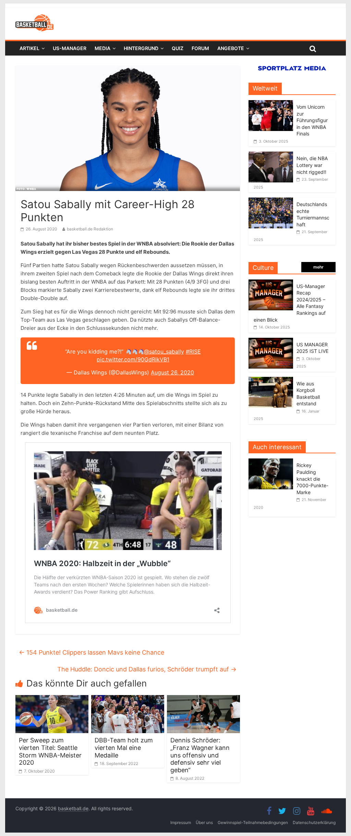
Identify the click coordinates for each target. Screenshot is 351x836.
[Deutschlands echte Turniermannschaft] (271, 201)
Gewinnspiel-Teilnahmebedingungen (253, 822)
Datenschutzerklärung (314, 822)
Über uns (204, 822)
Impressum (180, 822)
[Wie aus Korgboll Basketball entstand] (271, 380)
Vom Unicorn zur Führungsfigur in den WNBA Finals (312, 120)
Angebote (230, 48)
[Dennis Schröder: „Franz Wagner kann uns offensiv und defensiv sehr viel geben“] (203, 699)
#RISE (193, 351)
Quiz (177, 48)
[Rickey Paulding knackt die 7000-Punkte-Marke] (272, 462)
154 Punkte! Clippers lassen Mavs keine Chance (91, 652)
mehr (318, 267)
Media (102, 48)
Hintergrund (141, 48)
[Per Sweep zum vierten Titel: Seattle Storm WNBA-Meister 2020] (51, 699)
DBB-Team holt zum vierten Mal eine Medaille (124, 748)
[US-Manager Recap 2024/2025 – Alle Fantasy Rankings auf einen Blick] (271, 283)
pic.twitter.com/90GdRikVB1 (133, 359)
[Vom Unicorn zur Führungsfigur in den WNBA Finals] (271, 104)
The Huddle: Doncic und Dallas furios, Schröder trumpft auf (147, 669)
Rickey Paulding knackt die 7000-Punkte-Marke (312, 478)
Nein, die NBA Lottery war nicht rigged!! (312, 165)
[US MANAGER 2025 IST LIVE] (271, 341)
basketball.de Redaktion (90, 228)
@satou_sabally (164, 351)
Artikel (29, 48)
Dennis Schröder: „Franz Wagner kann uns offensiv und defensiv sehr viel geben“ (200, 755)
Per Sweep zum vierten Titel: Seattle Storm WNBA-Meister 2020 (50, 751)
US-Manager (69, 48)
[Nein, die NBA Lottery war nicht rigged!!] (271, 155)
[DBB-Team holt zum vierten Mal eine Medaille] (127, 699)
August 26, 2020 (172, 372)
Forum (200, 48)
